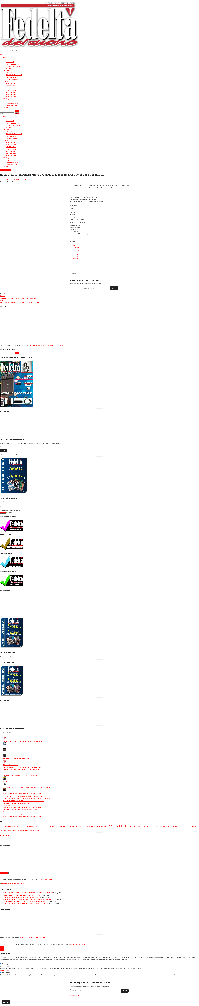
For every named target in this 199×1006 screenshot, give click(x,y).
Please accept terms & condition (11, 510)
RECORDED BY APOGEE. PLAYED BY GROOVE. (16, 759)
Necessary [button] (3, 962)
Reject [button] (76, 944)
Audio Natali (26, 826)
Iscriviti (114, 288)
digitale (93, 826)
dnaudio (104, 826)
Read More (82, 944)
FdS (4, 294)
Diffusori (89, 826)
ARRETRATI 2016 (11, 96)
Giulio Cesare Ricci (148, 826)
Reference (20, 830)
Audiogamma (20, 826)
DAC (83, 826)
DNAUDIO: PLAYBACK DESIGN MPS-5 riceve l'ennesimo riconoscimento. (23, 753)
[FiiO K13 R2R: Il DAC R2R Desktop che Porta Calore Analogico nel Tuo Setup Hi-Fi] (4, 785)
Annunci (5, 101)
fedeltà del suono (11, 294)
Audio (14, 826)
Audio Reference (33, 826)
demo (85, 826)
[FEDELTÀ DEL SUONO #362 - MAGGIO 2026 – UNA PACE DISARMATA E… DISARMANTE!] (4, 745)
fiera (136, 826)
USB (32, 830)
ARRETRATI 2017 (11, 94)
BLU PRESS (54, 826)
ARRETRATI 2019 (11, 90)
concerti (75, 826)
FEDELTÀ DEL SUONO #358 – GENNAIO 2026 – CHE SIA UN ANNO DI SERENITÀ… (26, 904)
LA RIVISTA (6, 60)
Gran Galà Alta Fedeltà (157, 826)
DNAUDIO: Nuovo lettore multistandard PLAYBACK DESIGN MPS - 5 (22, 769)
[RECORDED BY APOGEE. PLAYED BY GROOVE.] (4, 757)
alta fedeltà (2, 826)
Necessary (5, 964)
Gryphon (165, 826)
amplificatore (8, 826)
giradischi (142, 826)
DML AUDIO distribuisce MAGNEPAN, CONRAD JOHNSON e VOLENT (22, 793)
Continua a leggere (74, 995)
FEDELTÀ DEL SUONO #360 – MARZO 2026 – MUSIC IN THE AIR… (21, 897)
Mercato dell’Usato (11, 105)
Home (4, 57)
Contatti (5, 107)
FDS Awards (6, 70)
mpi (189, 826)
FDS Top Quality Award (13, 73)
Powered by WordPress (26, 937)
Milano (179, 826)
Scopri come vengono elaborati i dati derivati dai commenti (45, 345)
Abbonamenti (10, 62)
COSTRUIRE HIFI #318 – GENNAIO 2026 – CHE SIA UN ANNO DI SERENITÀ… (24, 901)
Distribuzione (99, 826)
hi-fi (172, 826)
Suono (28, 830)
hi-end (168, 826)
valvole (34, 830)
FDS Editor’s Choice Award (14, 75)
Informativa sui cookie (45, 879)
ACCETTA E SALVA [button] (5, 977)
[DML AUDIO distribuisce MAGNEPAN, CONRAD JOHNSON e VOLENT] (4, 791)
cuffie (80, 826)
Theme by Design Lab (39, 937)
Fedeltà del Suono (5, 170)
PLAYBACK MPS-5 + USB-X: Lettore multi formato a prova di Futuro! (23, 741)
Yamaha (38, 830)
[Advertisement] (15, 425)
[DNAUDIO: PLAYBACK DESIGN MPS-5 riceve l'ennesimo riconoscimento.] (4, 751)
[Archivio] (4, 779)
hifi (176, 826)
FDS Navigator (7, 99)
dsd (107, 826)
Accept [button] (72, 944)
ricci (23, 830)
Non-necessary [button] (4, 970)
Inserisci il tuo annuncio (13, 103)
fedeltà (114, 826)
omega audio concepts (5, 830)
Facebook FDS (5, 836)
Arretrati (5, 81)
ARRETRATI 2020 (11, 88)
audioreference (41, 826)
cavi (68, 826)
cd (70, 826)
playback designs (13, 830)
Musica (193, 826)
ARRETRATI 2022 (11, 83)
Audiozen (47, 826)
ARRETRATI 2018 (11, 92)
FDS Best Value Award (12, 79)
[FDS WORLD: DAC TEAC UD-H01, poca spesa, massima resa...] (4, 773)
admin (4, 180)
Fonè (138, 826)
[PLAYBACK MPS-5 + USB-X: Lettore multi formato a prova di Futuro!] (4, 739)
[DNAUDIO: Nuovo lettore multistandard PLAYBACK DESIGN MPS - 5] (23, 767)
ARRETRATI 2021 (11, 86)
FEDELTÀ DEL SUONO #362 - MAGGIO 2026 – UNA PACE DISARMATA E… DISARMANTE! (28, 747)
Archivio (8, 68)
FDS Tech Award (11, 77)
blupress (63, 826)
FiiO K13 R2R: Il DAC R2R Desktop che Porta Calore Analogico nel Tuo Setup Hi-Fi (26, 787)
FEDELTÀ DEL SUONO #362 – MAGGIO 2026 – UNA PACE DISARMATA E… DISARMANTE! (28, 893)
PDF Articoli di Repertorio (13, 66)
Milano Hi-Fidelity (184, 826)
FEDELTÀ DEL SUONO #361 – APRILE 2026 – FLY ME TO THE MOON (22, 895)
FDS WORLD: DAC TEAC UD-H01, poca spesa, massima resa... (20, 775)
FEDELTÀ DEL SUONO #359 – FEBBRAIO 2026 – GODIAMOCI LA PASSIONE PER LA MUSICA (29, 899)
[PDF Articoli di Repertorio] (4, 763)
